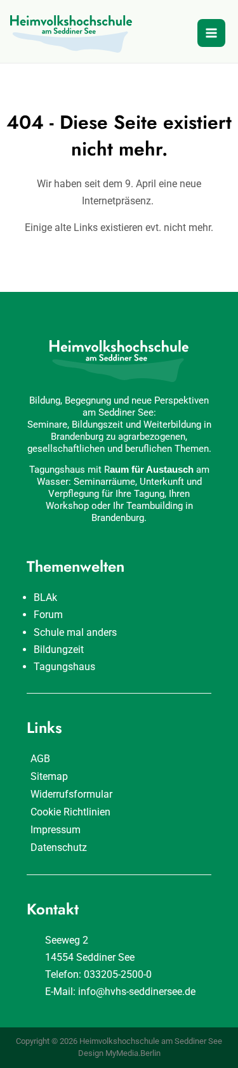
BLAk (45, 597)
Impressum (55, 830)
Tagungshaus (64, 667)
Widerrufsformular (71, 794)
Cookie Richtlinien (70, 812)
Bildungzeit (59, 649)
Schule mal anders (75, 632)
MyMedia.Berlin (133, 1053)
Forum (48, 615)
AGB (40, 759)
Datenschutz (58, 847)
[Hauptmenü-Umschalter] (211, 33)
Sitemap (49, 776)
